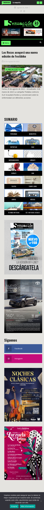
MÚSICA (32, 199)
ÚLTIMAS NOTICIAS (13, 213)
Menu (6, 43)
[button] (38, 2)
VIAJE (32, 147)
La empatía (17, 2)
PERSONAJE (13, 134)
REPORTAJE (13, 147)
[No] (41, 501)
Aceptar (14, 506)
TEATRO (13, 186)
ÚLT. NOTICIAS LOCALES (33, 213)
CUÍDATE (13, 173)
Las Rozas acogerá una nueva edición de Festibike (20, 54)
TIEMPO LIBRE (33, 186)
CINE (32, 173)
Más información (27, 506)
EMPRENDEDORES (14, 160)
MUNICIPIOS (32, 134)
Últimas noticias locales (15, 69)
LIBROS (14, 199)
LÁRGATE (32, 160)
